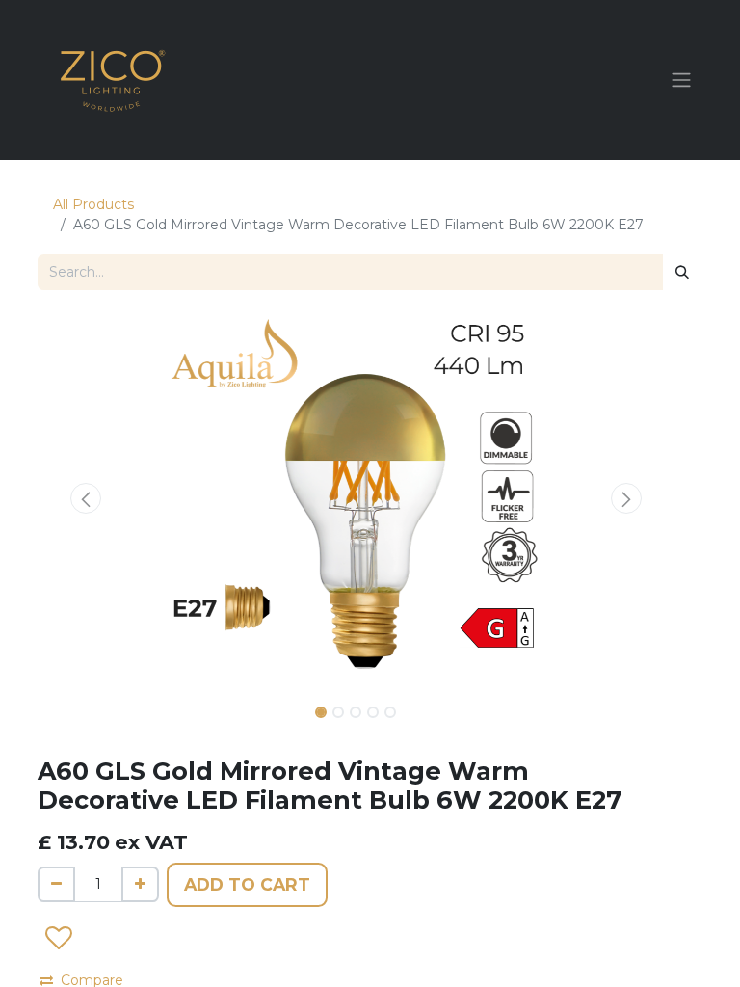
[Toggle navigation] (681, 80)
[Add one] (140, 884)
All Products (93, 204)
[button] (85, 498)
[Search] (682, 272)
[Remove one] (56, 884)
